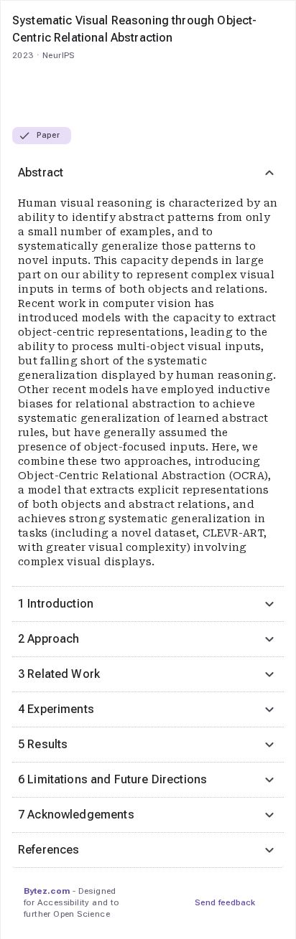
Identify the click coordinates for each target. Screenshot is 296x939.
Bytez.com (47, 891)
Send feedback (225, 902)
